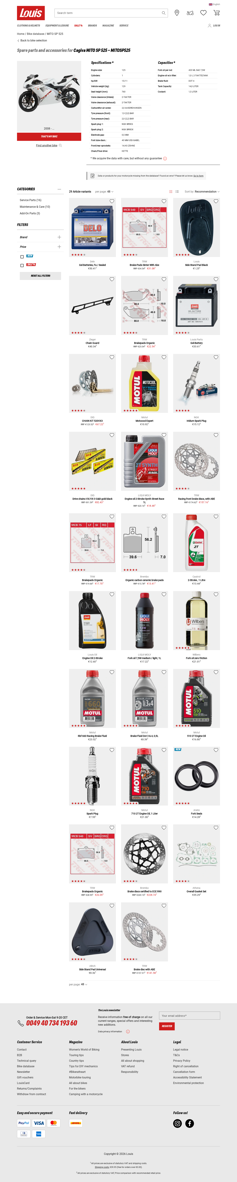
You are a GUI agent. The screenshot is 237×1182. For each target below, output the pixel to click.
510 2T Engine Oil (196, 736)
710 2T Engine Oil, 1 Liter (144, 813)
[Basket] (216, 12)
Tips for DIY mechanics (83, 1066)
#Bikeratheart (77, 1072)
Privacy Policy (181, 1060)
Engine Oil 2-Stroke (92, 658)
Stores (125, 1055)
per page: (101, 191)
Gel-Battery (197, 343)
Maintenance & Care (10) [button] (35, 206)
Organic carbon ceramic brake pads (144, 580)
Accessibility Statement (187, 1077)
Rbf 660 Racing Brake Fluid (92, 736)
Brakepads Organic (144, 343)
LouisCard (23, 1083)
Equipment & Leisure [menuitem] (57, 25)
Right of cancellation (185, 1066)
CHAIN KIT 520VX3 (92, 420)
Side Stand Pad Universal (92, 969)
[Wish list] (203, 12)
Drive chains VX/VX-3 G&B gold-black (92, 498)
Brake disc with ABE (144, 969)
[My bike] (190, 12)
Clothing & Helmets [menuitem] (28, 25)
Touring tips (76, 1055)
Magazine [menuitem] (108, 25)
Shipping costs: (102, 1167)
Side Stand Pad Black (196, 265)
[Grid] (170, 191)
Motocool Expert (144, 420)
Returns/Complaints (29, 1088)
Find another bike (46, 145)
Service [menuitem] (123, 25)
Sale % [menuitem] (78, 25)
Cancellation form (184, 1072)
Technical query (26, 1060)
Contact (22, 1049)
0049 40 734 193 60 (51, 1023)
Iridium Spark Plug (196, 420)
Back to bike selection (33, 40)
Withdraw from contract (31, 1094)
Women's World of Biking (84, 1049)
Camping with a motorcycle (86, 1094)
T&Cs (176, 1055)
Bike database (25, 1066)
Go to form (198, 176)
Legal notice (180, 1049)
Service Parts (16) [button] (30, 200)
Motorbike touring (80, 1077)
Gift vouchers (25, 1077)
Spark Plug (92, 813)
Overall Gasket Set (196, 891)
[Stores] (176, 12)
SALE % (31, 264)
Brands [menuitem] (92, 25)
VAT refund (128, 1066)
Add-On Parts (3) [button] (30, 213)
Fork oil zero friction (196, 658)
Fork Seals (196, 813)
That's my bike (49, 136)
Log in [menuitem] (216, 25)
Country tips (76, 1060)
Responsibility (129, 1072)
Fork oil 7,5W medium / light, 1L (144, 658)
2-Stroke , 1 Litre (196, 580)
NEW (30, 256)
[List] (177, 191)
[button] (214, 4)
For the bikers (77, 1088)
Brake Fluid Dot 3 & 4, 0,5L (144, 736)
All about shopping (132, 1060)
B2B (19, 1055)
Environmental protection (188, 1083)
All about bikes (78, 1083)
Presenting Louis (131, 1049)
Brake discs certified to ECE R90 (145, 891)
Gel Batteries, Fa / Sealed (92, 265)
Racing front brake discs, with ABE (196, 498)
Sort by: (189, 191)
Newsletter (23, 1072)
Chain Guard (92, 343)
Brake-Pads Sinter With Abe (144, 265)
